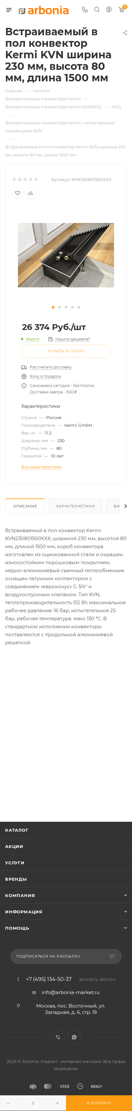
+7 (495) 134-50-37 (48, 979)
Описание (25, 506)
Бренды (16, 879)
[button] (53, 307)
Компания (20, 895)
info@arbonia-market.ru (71, 992)
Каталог (17, 830)
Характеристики (75, 506)
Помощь (17, 928)
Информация (24, 911)
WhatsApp (74, 1037)
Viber (58, 1037)
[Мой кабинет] (109, 10)
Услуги (15, 862)
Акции (14, 846)
